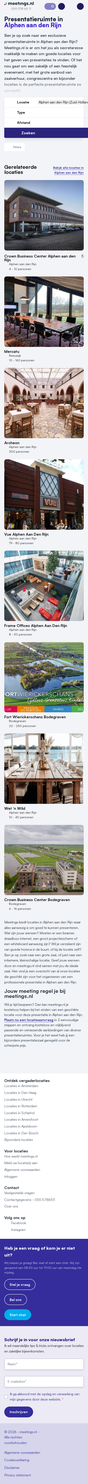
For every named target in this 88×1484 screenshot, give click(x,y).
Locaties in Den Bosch (21, 1133)
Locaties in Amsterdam (21, 1086)
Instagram (18, 1230)
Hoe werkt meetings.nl (21, 1156)
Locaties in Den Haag (20, 1092)
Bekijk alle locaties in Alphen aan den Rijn (68, 170)
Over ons (11, 1206)
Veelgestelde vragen (19, 1193)
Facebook (18, 1223)
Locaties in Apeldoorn (20, 1126)
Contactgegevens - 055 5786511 (29, 1200)
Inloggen (11, 1176)
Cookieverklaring (16, 1460)
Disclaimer (12, 1467)
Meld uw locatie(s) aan (20, 1163)
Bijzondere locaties (18, 1140)
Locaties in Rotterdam (20, 1106)
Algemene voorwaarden (22, 1170)
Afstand (23, 122)
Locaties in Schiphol (19, 1113)
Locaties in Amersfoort (21, 1119)
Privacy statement (17, 1475)
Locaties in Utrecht (18, 1099)
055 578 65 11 (21, 8)
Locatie (23, 102)
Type (21, 112)
